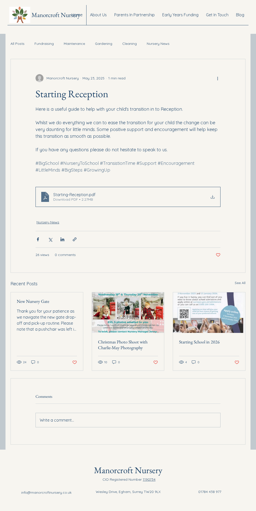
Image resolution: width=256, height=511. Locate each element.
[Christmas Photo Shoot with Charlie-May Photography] (128, 312)
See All (240, 283)
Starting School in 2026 (199, 342)
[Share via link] (74, 239)
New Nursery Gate (33, 301)
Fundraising (44, 43)
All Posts (17, 43)
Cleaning (129, 43)
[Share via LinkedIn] (62, 239)
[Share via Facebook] (38, 239)
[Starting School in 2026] (209, 312)
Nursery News (158, 43)
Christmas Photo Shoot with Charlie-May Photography (123, 344)
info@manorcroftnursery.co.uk (46, 492)
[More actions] (217, 78)
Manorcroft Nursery (56, 15)
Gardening (103, 43)
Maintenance (74, 43)
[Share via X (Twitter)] (50, 239)
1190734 (149, 479)
